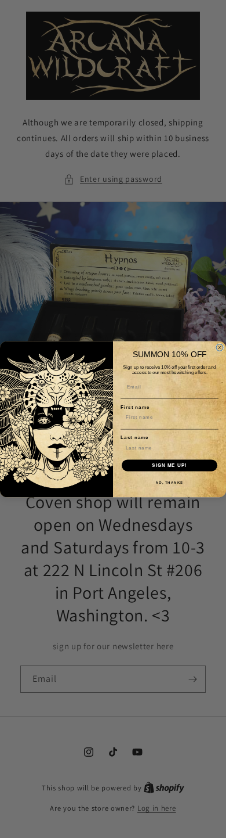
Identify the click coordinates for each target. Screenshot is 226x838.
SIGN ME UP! (169, 464)
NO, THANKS (170, 482)
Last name (135, 437)
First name (135, 407)
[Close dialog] (219, 347)
